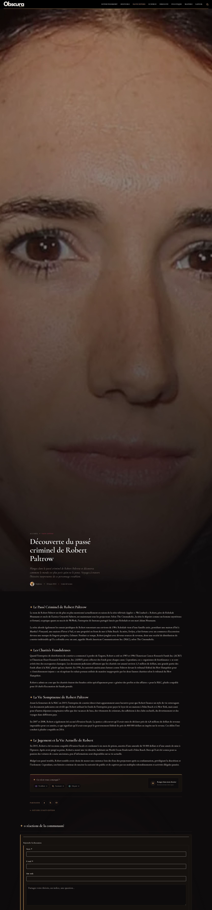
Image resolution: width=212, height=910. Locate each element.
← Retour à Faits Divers (42, 810)
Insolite (164, 4)
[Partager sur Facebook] (44, 802)
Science (153, 4)
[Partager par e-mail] (56, 802)
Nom (29, 849)
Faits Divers (139, 4)
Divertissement (109, 4)
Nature (188, 4)
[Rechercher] (207, 4)
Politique (177, 4)
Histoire (125, 4)
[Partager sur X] (50, 802)
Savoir (199, 4)
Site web (29, 873)
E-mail (29, 861)
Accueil (34, 534)
